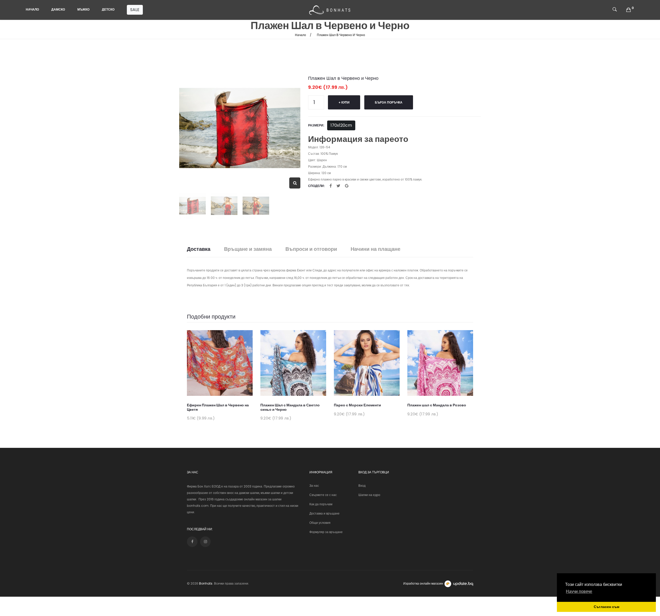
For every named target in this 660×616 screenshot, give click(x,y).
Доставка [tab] (198, 249)
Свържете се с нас (323, 495)
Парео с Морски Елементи (357, 405)
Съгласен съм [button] (606, 607)
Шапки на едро (369, 495)
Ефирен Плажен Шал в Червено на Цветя (218, 407)
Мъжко (83, 9)
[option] (239, 128)
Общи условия (320, 522)
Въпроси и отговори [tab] (311, 249)
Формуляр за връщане (326, 532)
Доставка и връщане (324, 513)
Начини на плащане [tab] (375, 249)
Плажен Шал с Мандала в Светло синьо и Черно (290, 407)
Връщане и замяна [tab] (248, 249)
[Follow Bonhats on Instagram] (205, 541)
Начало (32, 9)
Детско (108, 9)
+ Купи (344, 102)
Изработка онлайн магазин (423, 583)
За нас (314, 485)
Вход (362, 485)
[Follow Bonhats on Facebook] (192, 541)
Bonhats (205, 583)
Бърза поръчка (388, 102)
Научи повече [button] (579, 591)
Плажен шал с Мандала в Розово (436, 405)
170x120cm (341, 125)
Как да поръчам (320, 504)
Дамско (58, 9)
